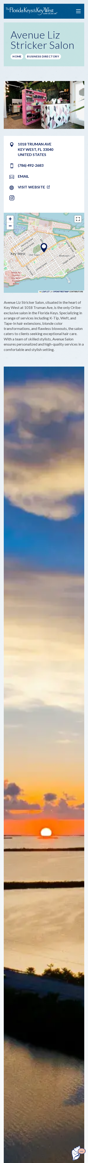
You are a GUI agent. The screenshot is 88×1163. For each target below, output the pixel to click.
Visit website (31, 187)
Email (23, 176)
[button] (43, 248)
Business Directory (43, 56)
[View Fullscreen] (77, 219)
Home (16, 56)
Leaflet (45, 291)
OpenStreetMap (61, 291)
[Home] (31, 11)
